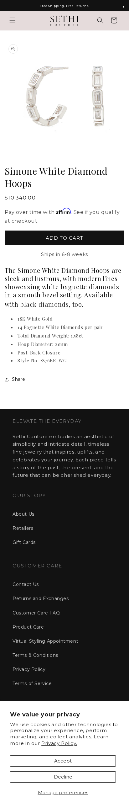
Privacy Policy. (59, 743)
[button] (12, 20)
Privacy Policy (29, 669)
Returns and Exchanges (41, 598)
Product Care (28, 627)
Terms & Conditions (35, 655)
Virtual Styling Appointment (45, 641)
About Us (23, 514)
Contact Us (26, 584)
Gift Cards (24, 542)
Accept (63, 761)
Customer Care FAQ (36, 613)
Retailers (23, 528)
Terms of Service (32, 683)
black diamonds (44, 304)
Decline (63, 777)
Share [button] (18, 379)
